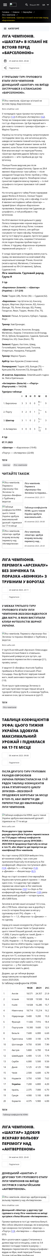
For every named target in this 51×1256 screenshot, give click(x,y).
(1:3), (4, 868)
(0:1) (33, 871)
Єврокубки (27, 12)
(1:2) (35, 868)
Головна (5, 12)
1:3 (13, 116)
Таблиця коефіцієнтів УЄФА (15, 1114)
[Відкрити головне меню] (5, 5)
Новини (16, 12)
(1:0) (39, 892)
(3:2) (25, 889)
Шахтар (6, 465)
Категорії (13, 28)
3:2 (42, 116)
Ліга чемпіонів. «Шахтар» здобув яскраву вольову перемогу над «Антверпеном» (21, 1137)
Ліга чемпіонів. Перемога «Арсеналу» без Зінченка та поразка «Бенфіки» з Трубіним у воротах (25, 570)
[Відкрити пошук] (26, 4)
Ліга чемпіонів (8, 15)
